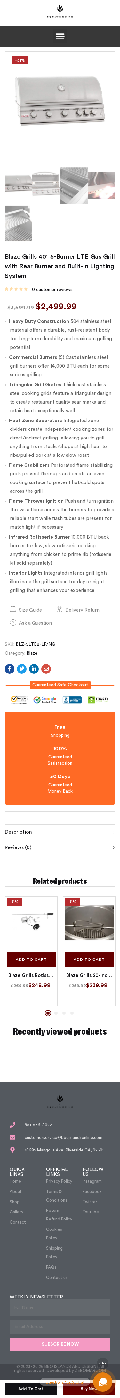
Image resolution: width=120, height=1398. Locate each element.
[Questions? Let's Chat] (102, 1382)
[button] (60, 36)
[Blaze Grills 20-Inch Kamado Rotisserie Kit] (89, 922)
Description (18, 832)
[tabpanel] (31, 951)
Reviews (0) (18, 847)
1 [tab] (48, 1013)
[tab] (60, 832)
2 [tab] (56, 1013)
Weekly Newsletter (36, 1297)
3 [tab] (64, 1013)
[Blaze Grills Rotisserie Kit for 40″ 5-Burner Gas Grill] (31, 922)
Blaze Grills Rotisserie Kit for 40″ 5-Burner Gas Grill (31, 975)
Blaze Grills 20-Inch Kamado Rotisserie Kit (89, 975)
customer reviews (52, 289)
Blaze (32, 653)
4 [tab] (72, 1013)
